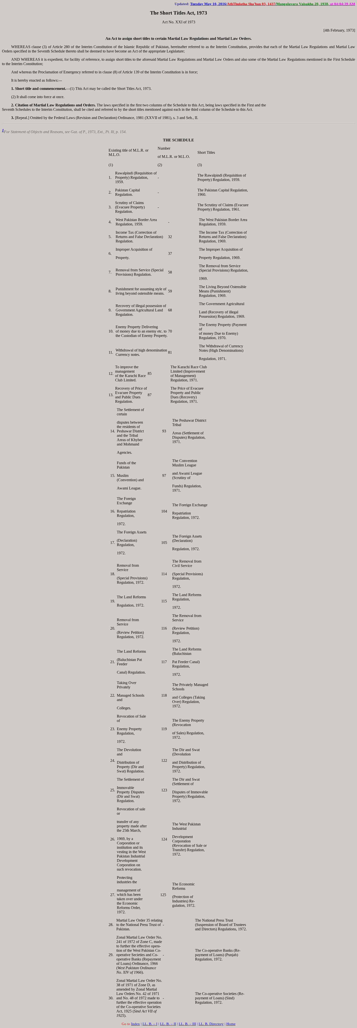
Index (135, 1024)
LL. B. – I (150, 1024)
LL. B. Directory (211, 1024)
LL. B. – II (168, 1024)
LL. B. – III (187, 1024)
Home (231, 1024)
